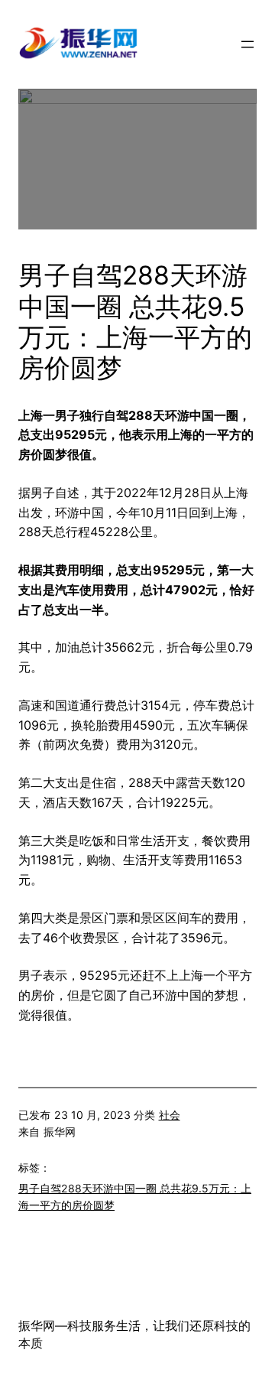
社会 (169, 1114)
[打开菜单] (247, 44)
